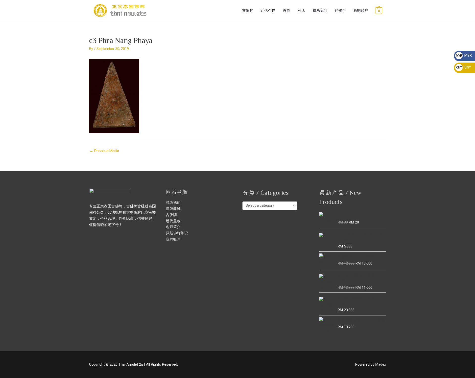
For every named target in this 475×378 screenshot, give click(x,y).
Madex (380, 364)
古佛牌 (247, 10)
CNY (463, 67)
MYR (464, 55)
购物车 (340, 10)
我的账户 (360, 10)
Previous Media (104, 151)
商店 (301, 10)
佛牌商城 (173, 208)
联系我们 (319, 10)
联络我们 (173, 202)
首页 (286, 10)
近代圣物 (268, 10)
